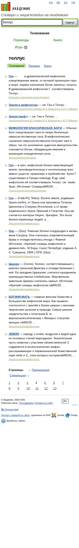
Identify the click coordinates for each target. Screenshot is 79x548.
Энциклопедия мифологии (24, 223)
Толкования (39, 33)
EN (51, 3)
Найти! (70, 22)
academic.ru (15, 6)
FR (73, 3)
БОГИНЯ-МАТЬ (19, 296)
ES (66, 3)
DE (58, 3)
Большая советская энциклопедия (29, 97)
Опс (11, 231)
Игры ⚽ (21, 47)
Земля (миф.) (18, 116)
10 (28, 388)
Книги (57, 40)
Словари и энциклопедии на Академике (34, 15)
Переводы (21, 40)
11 (36, 388)
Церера (14, 263)
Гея (11, 76)
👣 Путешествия (9, 409)
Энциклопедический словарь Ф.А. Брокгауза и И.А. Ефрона (43, 109)
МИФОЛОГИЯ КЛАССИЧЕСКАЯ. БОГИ (35, 128)
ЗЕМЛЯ (14, 334)
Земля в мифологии (23, 104)
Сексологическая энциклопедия (27, 190)
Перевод (34, 65)
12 (46, 388)
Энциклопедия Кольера (22, 157)
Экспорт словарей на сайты (15, 415)
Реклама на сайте (44, 403)
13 (55, 388)
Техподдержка (26, 403)
